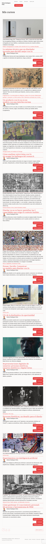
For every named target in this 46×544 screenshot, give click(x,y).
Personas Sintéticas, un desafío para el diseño (22, 416)
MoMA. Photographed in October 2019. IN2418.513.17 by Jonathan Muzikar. (21, 46)
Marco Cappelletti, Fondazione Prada (11, 263)
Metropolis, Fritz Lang (8, 413)
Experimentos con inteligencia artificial (20, 458)
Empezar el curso (38, 60)
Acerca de (38, 539)
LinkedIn (42, 539)
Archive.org (5, 455)
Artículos (26, 539)
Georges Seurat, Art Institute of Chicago (12, 151)
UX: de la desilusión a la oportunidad (19, 315)
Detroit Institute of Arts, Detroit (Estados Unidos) (14, 207)
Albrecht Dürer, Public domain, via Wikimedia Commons (16, 502)
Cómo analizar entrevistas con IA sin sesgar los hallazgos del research (18, 155)
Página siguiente (39, 529)
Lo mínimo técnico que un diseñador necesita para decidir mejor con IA (19, 50)
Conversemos (19, 5)
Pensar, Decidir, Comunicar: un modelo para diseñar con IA (16, 267)
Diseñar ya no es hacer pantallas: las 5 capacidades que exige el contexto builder (21, 211)
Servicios (34, 539)
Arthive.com (6, 312)
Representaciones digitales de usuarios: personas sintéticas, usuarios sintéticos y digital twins (17, 366)
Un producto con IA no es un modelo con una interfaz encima (17, 101)
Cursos (30, 539)
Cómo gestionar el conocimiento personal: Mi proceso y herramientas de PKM (21, 506)
